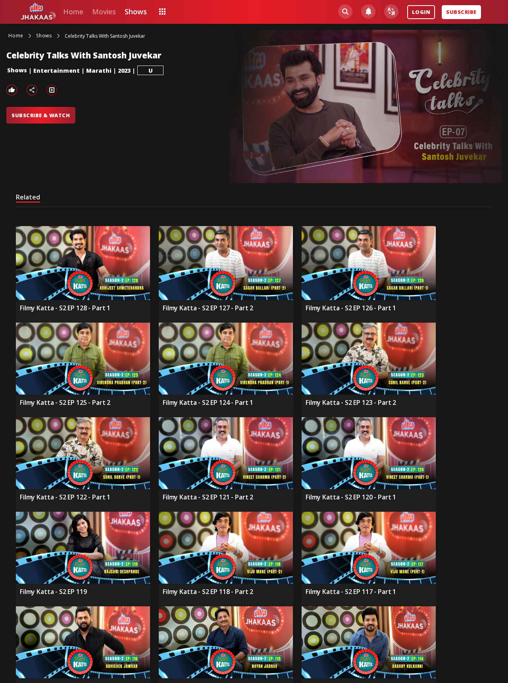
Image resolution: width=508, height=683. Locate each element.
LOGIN (421, 11)
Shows (17, 70)
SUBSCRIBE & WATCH (41, 115)
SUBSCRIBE (461, 11)
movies (104, 11)
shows (135, 11)
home (73, 11)
